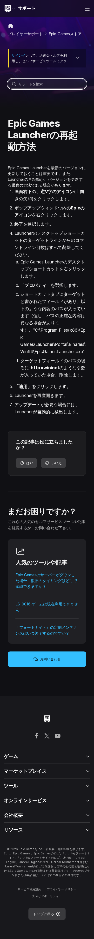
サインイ (18, 55)
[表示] (77, 57)
